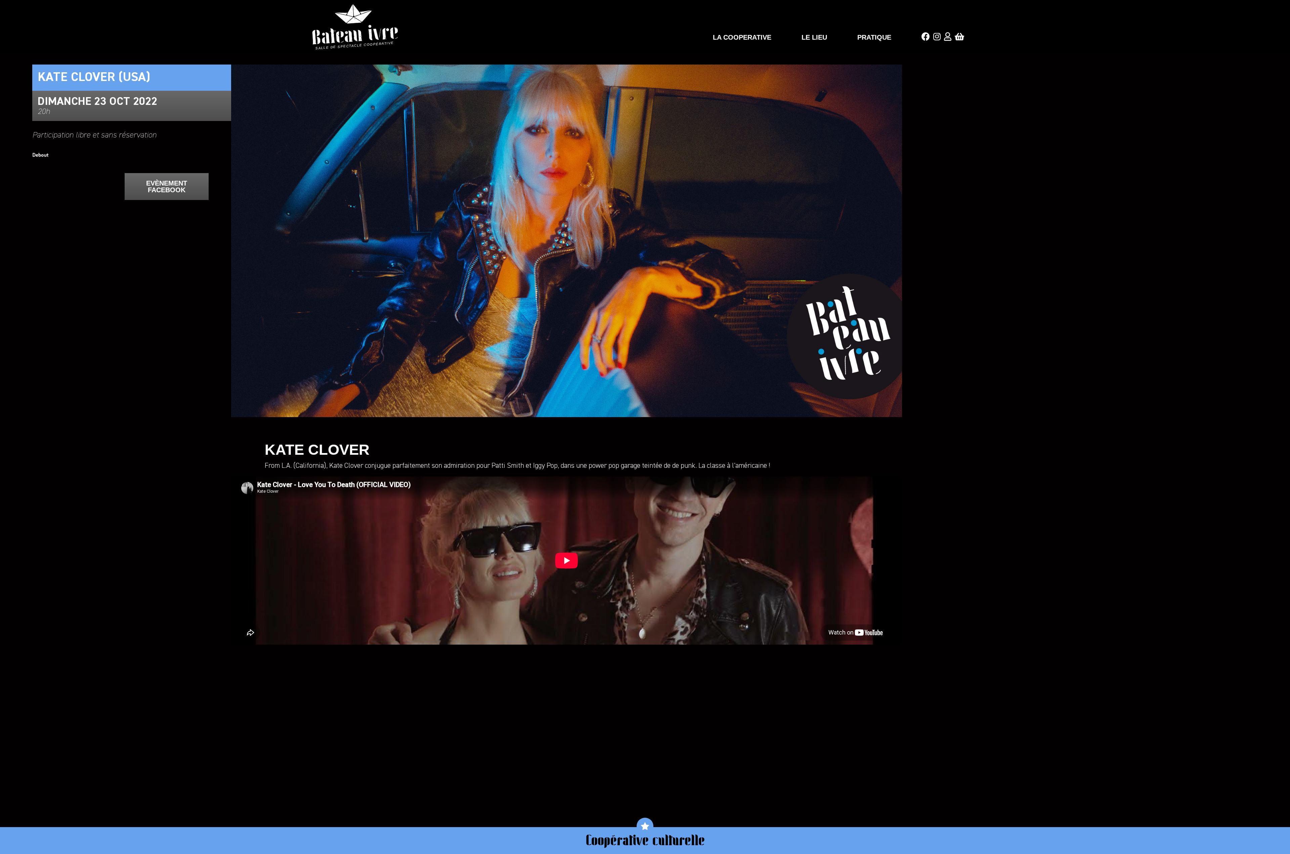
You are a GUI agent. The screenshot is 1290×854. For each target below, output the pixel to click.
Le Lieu (814, 37)
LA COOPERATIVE (742, 37)
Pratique (874, 37)
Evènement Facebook (166, 186)
